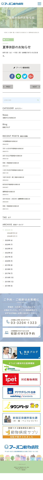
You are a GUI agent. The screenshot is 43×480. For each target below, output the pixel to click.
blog (6, 125)
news (7, 39)
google (31, 76)
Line (18, 76)
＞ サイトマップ (21, 464)
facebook (12, 76)
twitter (24, 76)
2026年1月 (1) (12, 236)
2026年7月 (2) (12, 233)
